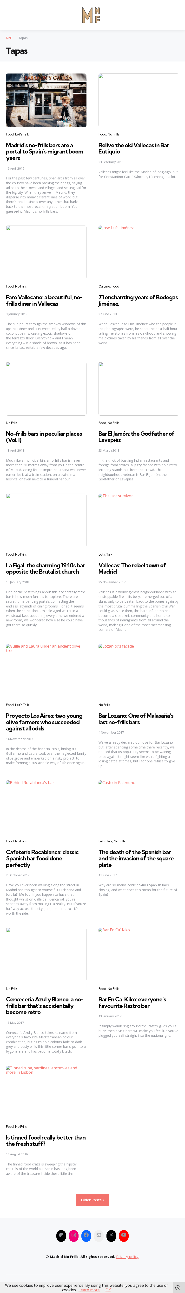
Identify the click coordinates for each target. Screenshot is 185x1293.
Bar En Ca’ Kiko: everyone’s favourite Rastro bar (132, 1002)
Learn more (89, 1290)
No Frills (113, 134)
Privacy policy (127, 1256)
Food (10, 134)
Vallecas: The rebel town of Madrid (132, 568)
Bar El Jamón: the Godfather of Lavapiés (136, 436)
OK (108, 1290)
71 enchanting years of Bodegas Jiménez (138, 300)
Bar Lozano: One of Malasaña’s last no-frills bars (136, 718)
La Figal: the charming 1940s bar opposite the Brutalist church (45, 568)
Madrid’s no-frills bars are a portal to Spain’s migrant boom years (44, 151)
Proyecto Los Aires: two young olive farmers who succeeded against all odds (44, 722)
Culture (104, 286)
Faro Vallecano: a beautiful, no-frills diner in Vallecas (44, 300)
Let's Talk (22, 134)
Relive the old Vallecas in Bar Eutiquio (134, 148)
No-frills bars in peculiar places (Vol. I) (44, 436)
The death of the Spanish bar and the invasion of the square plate (136, 858)
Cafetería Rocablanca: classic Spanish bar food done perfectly (42, 858)
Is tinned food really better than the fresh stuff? (46, 1140)
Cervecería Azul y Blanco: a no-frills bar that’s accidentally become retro (44, 1006)
